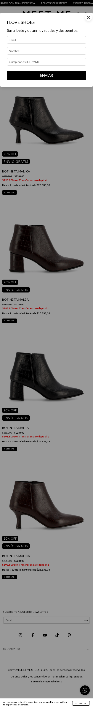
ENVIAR (46, 75)
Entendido (81, 703)
